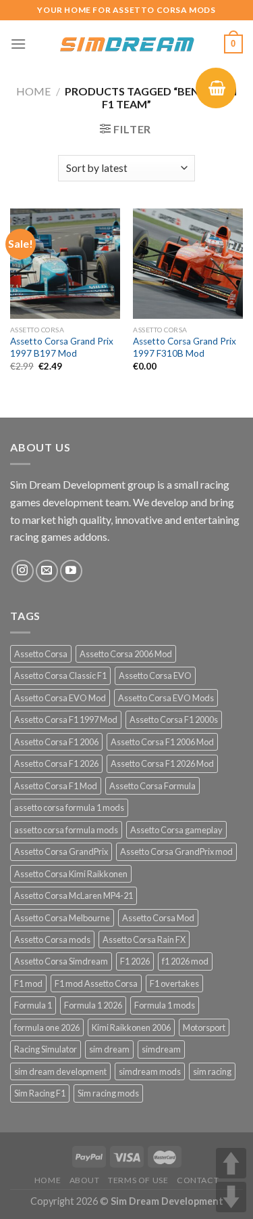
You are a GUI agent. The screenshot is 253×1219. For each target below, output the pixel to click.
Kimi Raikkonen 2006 (131, 1027)
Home (33, 91)
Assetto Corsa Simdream (61, 961)
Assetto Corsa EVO (155, 675)
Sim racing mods (108, 1093)
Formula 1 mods (164, 1005)
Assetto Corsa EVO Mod (60, 697)
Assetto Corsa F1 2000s (174, 719)
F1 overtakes (174, 983)
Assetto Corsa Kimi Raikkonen (71, 873)
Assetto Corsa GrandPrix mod (176, 851)
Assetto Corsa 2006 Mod (126, 653)
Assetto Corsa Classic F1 (60, 675)
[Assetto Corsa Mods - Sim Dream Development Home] (126, 44)
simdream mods (150, 1071)
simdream (161, 1049)
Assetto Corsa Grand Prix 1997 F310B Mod (184, 347)
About (84, 1180)
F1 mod (28, 983)
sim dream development (60, 1071)
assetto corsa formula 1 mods (69, 807)
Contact (198, 1180)
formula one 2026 (47, 1027)
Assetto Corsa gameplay (176, 829)
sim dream (109, 1049)
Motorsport (204, 1027)
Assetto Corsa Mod (158, 917)
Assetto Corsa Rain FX (144, 939)
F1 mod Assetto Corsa (96, 983)
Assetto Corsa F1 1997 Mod (65, 719)
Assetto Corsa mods (52, 939)
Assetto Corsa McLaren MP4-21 (73, 895)
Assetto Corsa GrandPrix (61, 851)
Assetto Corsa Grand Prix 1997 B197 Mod (61, 347)
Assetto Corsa (40, 653)
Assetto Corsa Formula (152, 785)
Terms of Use (138, 1180)
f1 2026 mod (185, 961)
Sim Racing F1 (39, 1093)
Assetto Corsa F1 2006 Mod (162, 741)
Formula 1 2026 (93, 1005)
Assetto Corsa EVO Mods (166, 697)
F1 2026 (135, 961)
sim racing (212, 1071)
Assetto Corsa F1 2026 (56, 763)
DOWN (231, 1197)
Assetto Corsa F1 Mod (55, 785)
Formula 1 (33, 1005)
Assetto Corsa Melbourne (62, 917)
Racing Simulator (45, 1049)
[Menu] (18, 43)
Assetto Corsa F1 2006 (56, 741)
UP (231, 1163)
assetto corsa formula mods (66, 829)
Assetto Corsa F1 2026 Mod (162, 763)
